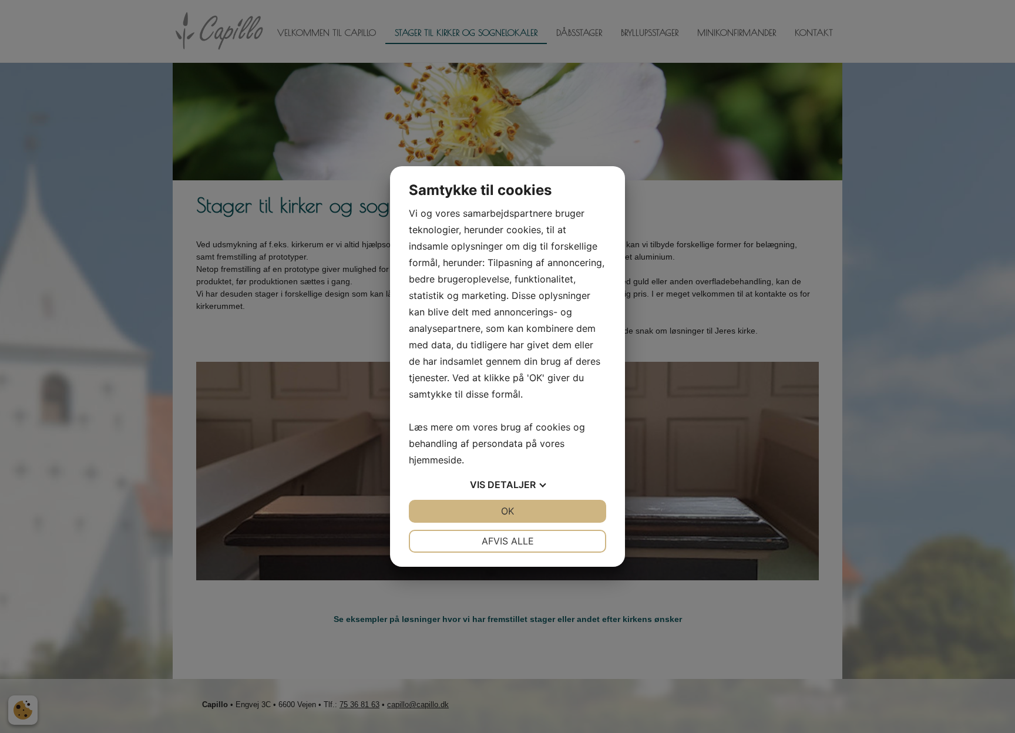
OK (507, 511)
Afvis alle (508, 541)
